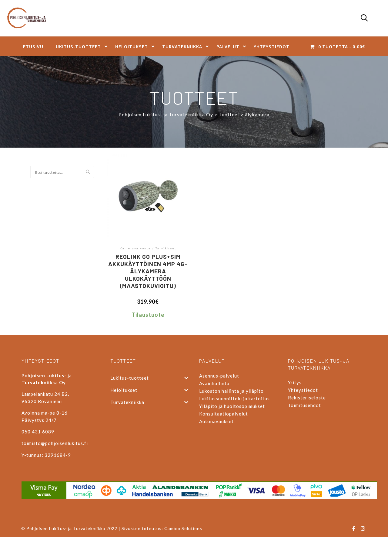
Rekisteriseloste (307, 397)
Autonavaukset (216, 421)
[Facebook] (354, 528)
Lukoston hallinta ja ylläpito (231, 391)
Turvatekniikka (127, 402)
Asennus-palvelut (219, 375)
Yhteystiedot (303, 390)
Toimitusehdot (304, 405)
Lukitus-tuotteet (129, 378)
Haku (89, 172)
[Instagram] (363, 528)
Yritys (295, 382)
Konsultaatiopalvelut (223, 413)
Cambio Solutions (183, 528)
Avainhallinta (214, 383)
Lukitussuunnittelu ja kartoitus (234, 398)
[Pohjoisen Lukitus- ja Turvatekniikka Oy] (29, 18)
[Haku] (364, 18)
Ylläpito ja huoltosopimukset (232, 406)
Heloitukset (123, 390)
